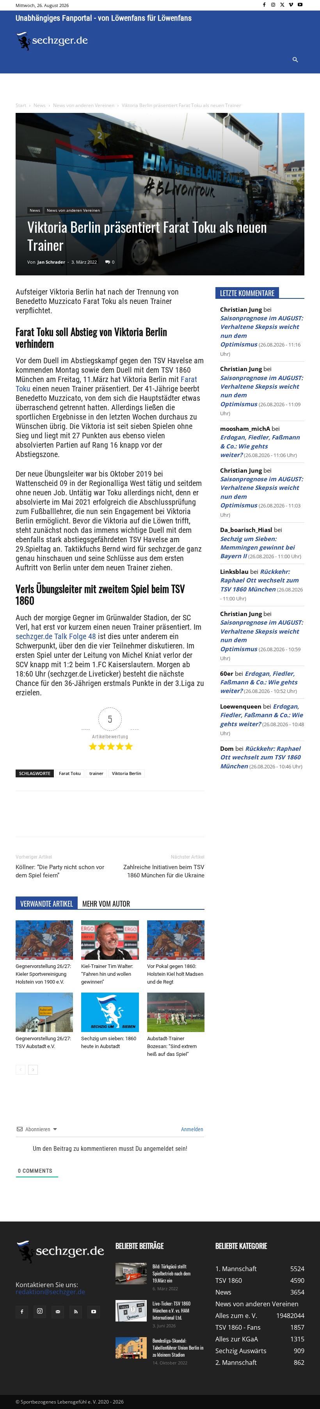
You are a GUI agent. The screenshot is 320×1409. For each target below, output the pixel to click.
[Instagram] (273, 5)
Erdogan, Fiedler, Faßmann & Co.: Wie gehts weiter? (260, 446)
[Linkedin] (125, 821)
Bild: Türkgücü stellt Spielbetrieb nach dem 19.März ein (171, 1273)
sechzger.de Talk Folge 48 (56, 636)
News (40, 105)
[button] (295, 60)
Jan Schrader (51, 262)
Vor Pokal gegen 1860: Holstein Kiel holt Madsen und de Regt (175, 974)
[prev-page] (20, 1070)
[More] (161, 821)
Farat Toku (70, 773)
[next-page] (33, 1070)
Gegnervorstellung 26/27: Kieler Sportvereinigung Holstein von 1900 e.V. (43, 974)
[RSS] (75, 1312)
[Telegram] (143, 821)
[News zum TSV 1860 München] (52, 41)
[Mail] (58, 1312)
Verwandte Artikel (46, 903)
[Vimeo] (290, 5)
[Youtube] (299, 5)
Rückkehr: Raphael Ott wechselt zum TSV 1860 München (259, 580)
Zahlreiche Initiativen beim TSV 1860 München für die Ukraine (163, 871)
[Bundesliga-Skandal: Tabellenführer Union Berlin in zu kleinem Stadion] (131, 1348)
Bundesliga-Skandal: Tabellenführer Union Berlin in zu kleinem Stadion (178, 1347)
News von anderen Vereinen (83, 105)
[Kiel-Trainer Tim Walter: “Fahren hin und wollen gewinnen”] (110, 940)
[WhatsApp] (107, 821)
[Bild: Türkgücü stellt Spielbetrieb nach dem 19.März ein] (131, 1273)
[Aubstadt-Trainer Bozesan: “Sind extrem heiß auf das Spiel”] (175, 1012)
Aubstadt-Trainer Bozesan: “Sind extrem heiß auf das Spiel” (172, 1046)
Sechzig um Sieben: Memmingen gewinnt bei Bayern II (257, 547)
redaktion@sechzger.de (50, 1292)
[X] (282, 5)
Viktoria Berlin (126, 773)
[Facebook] (264, 5)
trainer (96, 773)
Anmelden (191, 1129)
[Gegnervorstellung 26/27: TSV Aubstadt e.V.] (44, 1012)
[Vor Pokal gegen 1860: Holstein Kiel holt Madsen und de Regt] (175, 940)
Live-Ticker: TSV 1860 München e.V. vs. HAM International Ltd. (171, 1310)
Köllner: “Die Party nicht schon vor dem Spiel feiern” (60, 871)
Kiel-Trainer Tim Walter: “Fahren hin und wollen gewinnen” (107, 974)
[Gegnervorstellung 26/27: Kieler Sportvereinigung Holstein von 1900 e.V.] (44, 940)
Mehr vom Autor (106, 903)
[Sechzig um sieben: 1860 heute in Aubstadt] (110, 1012)
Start (21, 105)
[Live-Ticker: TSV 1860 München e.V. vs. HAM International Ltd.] (131, 1310)
